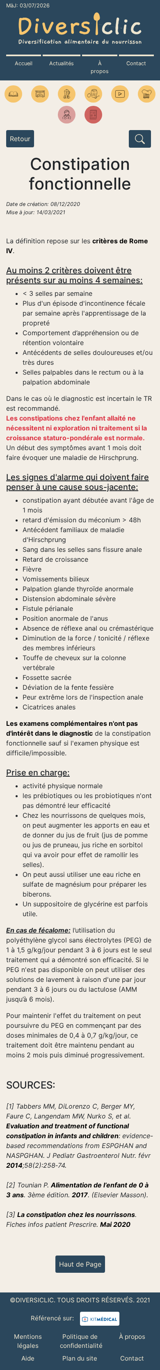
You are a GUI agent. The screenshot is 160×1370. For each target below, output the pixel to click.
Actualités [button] (61, 63)
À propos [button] (100, 67)
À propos (132, 1336)
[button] (13, 94)
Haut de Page (80, 1264)
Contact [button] (136, 63)
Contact (132, 1358)
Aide (27, 1358)
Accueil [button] (23, 63)
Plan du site (79, 1358)
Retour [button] (20, 139)
